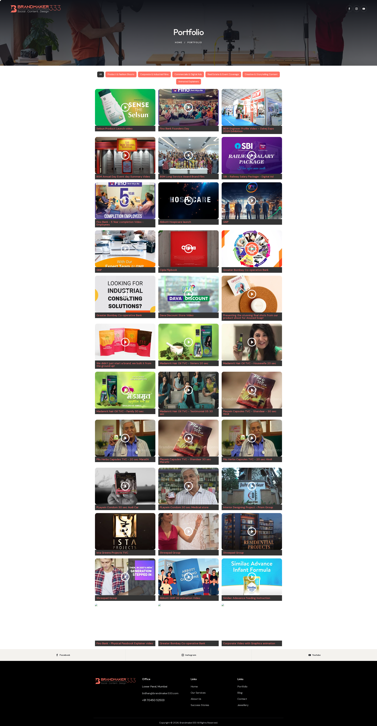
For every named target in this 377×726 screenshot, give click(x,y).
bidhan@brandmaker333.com (160, 693)
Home (178, 42)
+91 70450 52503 (153, 700)
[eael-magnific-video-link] (125, 107)
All (100, 74)
